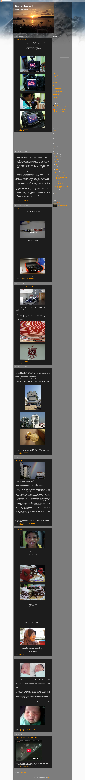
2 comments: (31, 278)
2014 (55, 148)
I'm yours (55, 79)
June (56, 164)
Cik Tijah (54, 70)
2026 (55, 128)
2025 (55, 130)
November (57, 156)
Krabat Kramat (24, 6)
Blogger (49, 777)
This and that (55, 95)
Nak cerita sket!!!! (19, 155)
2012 (55, 151)
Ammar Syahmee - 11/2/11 (21, 661)
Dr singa (54, 76)
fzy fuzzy (60, 202)
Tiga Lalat (55, 97)
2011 (55, 153)
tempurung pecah (56, 94)
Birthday (20, 654)
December (57, 154)
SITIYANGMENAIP (56, 89)
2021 (55, 136)
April (56, 167)
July (56, 162)
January (57, 189)
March (56, 169)
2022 (55, 135)
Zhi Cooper (55, 100)
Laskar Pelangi (18, 460)
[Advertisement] (33, 141)
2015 (55, 146)
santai (22, 524)
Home (33, 770)
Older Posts (47, 770)
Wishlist (20, 279)
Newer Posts (18, 770)
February (57, 171)
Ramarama (55, 85)
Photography (21, 130)
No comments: (32, 129)
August (56, 161)
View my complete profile (62, 205)
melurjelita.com (57, 116)
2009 (55, 193)
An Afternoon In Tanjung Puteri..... (60, 121)
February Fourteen (19, 529)
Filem (20, 524)
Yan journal (55, 98)
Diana (54, 73)
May (56, 166)
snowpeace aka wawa (57, 91)
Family (23, 654)
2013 (55, 149)
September (57, 159)
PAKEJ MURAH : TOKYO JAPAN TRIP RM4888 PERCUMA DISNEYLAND (60, 112)
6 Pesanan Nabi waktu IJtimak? (60, 106)
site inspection (21, 363)
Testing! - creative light (20, 39)
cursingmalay (55, 72)
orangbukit (55, 83)
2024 (55, 131)
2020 (55, 138)
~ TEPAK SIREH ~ (58, 120)
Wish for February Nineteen (21, 208)
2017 (55, 143)
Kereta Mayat (57, 105)
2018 (55, 141)
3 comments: (31, 361)
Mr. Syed (55, 82)
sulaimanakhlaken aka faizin (58, 92)
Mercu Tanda (18, 369)
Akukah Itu (55, 69)
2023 (55, 133)
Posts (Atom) (23, 772)
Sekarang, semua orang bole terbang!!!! (24, 286)
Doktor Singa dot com (57, 75)
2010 (55, 191)
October (57, 157)
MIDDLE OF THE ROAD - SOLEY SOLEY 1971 (27, 737)
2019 (55, 140)
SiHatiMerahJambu (57, 88)
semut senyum (56, 86)
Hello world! (56, 117)
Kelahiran (23, 730)
